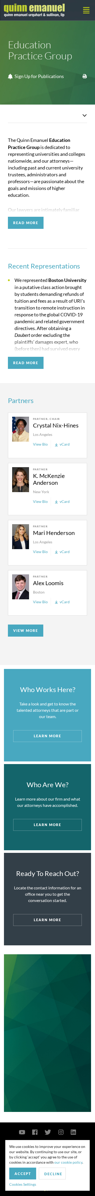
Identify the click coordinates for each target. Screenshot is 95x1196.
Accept (23, 1174)
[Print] (85, 75)
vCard (65, 444)
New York (41, 491)
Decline (53, 1174)
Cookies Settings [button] (22, 1184)
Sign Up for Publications (39, 76)
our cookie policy (68, 1162)
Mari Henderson (54, 532)
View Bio (40, 444)
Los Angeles (42, 434)
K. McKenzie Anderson (49, 479)
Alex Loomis (48, 582)
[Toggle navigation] (86, 10)
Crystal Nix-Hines (56, 425)
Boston (39, 592)
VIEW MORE (25, 630)
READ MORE (25, 223)
